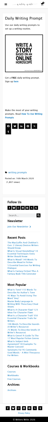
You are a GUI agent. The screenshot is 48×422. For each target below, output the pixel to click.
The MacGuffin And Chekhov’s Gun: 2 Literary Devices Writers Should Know (23, 245)
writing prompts (17, 172)
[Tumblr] (8, 131)
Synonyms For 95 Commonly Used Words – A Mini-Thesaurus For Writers (24, 352)
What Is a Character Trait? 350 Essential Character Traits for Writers (23, 318)
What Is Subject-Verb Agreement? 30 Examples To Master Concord (22, 344)
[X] (34, 126)
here (16, 81)
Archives (12, 390)
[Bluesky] (15, 126)
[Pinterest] (28, 126)
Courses (12, 372)
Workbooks (13, 375)
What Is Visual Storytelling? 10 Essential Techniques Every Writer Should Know (23, 254)
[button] (6, 4)
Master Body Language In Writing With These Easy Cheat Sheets (23, 304)
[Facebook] (8, 126)
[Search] (38, 215)
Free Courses (14, 379)
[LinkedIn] (21, 126)
